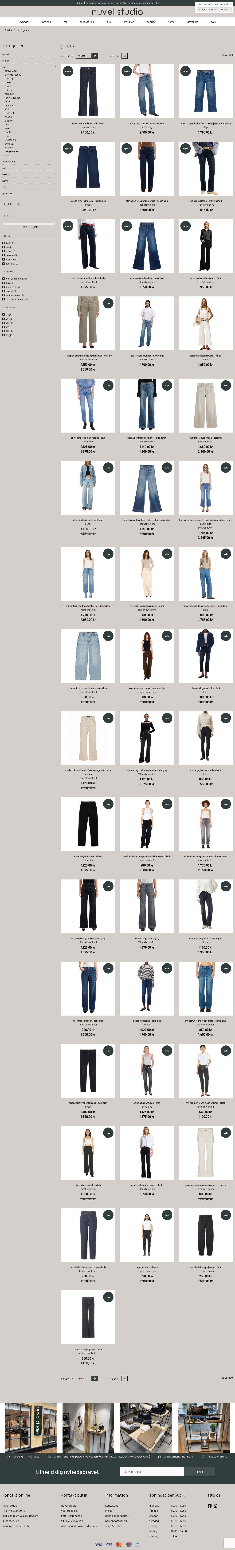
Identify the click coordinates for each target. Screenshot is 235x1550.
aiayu (10, 282)
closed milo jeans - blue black (205, 688)
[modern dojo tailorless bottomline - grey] (147, 738)
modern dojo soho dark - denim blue (147, 278)
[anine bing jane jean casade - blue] (88, 406)
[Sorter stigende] (94, 56)
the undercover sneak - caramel (205, 437)
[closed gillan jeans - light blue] (88, 488)
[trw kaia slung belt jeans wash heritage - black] (147, 824)
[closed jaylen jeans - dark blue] (206, 738)
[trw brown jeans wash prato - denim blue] (206, 989)
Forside (8, 30)
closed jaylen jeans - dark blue (205, 770)
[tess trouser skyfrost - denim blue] (147, 323)
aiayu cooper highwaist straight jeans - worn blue (206, 123)
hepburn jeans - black (147, 1267)
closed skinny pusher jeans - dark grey (88, 1102)
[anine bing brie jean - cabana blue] (147, 91)
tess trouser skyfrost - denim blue (147, 355)
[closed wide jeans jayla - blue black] (88, 169)
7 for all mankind (16, 278)
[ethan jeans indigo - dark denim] (88, 91)
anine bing (13, 286)
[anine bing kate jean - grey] (147, 1071)
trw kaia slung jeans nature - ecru (147, 605)
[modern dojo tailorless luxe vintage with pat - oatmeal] (88, 738)
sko (109, 21)
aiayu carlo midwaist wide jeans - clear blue (205, 605)
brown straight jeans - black (88, 1349)
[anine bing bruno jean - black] (88, 824)
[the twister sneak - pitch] (88, 1153)
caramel (11, 255)
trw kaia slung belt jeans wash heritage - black (146, 856)
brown (10, 251)
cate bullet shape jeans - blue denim (88, 1267)
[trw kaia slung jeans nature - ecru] (147, 574)
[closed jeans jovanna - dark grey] (206, 906)
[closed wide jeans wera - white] (206, 323)
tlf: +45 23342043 (72, 1521)
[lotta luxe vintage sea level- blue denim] (147, 406)
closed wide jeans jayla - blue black (88, 200)
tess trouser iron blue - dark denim (88, 278)
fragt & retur (113, 1526)
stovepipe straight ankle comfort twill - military (88, 355)
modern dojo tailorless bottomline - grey (147, 770)
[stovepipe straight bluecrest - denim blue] (147, 169)
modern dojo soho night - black (205, 278)
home (171, 21)
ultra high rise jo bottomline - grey (88, 938)
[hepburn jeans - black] (147, 1235)
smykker (129, 21)
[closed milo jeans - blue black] (206, 656)
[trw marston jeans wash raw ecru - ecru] (206, 1153)
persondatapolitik (116, 1521)
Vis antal (114, 55)
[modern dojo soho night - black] (206, 246)
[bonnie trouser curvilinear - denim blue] (88, 656)
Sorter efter (67, 55)
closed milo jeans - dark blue (147, 1020)
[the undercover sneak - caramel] (206, 406)
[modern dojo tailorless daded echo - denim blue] (147, 488)
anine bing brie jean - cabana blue (147, 123)
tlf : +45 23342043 (13, 1510)
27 (9, 326)
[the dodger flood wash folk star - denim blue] (88, 574)
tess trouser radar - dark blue (88, 1020)
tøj (65, 21)
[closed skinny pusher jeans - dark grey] (88, 1071)
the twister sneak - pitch (88, 1185)
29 (9, 335)
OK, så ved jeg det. (208, 9)
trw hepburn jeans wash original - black (205, 1102)
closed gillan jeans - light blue (88, 519)
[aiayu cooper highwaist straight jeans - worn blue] (206, 91)
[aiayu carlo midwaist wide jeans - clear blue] (206, 574)
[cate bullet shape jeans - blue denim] (88, 1235)
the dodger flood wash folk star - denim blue (88, 605)
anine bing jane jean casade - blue (88, 437)
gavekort (192, 21)
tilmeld (199, 1471)
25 (9, 318)
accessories (87, 21)
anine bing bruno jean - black (88, 856)
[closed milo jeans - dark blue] (147, 989)
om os (108, 1510)
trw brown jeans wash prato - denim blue (205, 1020)
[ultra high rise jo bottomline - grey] (88, 906)
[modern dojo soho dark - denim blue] (147, 246)
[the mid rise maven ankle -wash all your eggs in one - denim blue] (206, 488)
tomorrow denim (16, 299)
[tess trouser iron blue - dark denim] (88, 246)
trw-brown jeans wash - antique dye (146, 688)
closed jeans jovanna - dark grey (205, 938)
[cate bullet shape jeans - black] (206, 1235)
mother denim (15, 295)
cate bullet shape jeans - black (205, 1267)
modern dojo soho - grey (147, 938)
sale (213, 21)
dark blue (12, 259)
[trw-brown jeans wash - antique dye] (147, 656)
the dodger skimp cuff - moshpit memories (205, 856)
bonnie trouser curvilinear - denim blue (88, 688)
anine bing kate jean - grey (146, 1102)
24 (8, 314)
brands (46, 21)
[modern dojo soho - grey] (147, 906)
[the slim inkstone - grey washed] (206, 169)
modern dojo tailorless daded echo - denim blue (147, 519)
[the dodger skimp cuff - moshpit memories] (206, 824)
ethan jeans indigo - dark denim (88, 123)
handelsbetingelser (117, 1515)
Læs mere (225, 9)
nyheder (24, 21)
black (10, 242)
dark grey (12, 263)
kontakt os (111, 1505)
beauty (151, 21)
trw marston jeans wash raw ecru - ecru (205, 1185)
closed (11, 290)
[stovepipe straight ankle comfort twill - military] (88, 323)
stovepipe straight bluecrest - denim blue (147, 200)
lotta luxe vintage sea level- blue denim (147, 437)
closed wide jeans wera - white (205, 355)
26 (9, 322)
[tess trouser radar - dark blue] (88, 989)
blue (9, 246)
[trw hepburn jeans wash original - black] (206, 1071)
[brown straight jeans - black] (88, 1317)
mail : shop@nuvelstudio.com (20, 1515)
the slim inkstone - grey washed (206, 200)
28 (9, 331)
